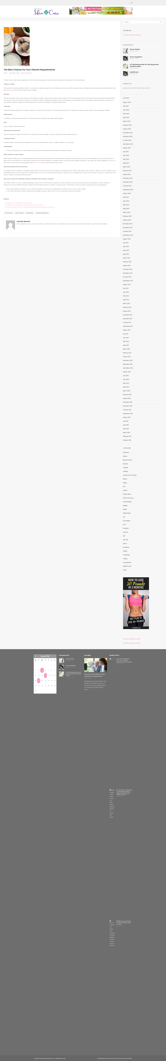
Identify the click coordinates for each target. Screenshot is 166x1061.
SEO (124, 536)
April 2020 (126, 387)
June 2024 (126, 201)
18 (38, 680)
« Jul (35, 656)
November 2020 (128, 364)
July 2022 (126, 288)
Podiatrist (126, 528)
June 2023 (126, 247)
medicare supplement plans (131, 639)
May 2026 (126, 114)
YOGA (125, 570)
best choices (9, 213)
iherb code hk (19, 213)
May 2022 (126, 296)
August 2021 (126, 330)
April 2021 (126, 345)
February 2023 (127, 262)
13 (45, 675)
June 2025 (126, 155)
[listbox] (95, 676)
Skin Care (125, 540)
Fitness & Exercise (128, 498)
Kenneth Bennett (27, 73)
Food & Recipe (127, 502)
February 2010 (127, 440)
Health (5, 73)
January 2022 (127, 311)
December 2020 (127, 360)
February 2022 (127, 307)
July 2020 (126, 376)
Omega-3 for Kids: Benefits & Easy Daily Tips (19, 203)
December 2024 (128, 178)
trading (125, 559)
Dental (125, 479)
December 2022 (127, 269)
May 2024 (126, 205)
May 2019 (126, 429)
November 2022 (128, 273)
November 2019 (127, 406)
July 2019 (125, 421)
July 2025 (126, 152)
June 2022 (126, 292)
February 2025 (127, 171)
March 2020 (126, 391)
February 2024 (127, 216)
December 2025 (127, 133)
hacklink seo (134, 72)
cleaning (125, 471)
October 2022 (127, 277)
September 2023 (128, 235)
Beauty (125, 456)
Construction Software (130, 475)
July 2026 (126, 106)
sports (125, 544)
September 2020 (128, 368)
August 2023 (127, 239)
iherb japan (29, 213)
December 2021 (127, 315)
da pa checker (135, 49)
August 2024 (127, 193)
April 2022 (126, 300)
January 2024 (127, 220)
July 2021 (125, 334)
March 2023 (126, 258)
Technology (126, 555)
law (124, 517)
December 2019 (127, 402)
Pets (124, 525)
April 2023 (126, 254)
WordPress (129, 1059)
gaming (125, 506)
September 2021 (128, 326)
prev (85, 666)
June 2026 (126, 110)
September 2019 (128, 414)
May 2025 (126, 159)
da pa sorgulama (136, 57)
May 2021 (126, 341)
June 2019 (126, 425)
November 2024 (128, 182)
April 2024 (126, 209)
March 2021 (126, 349)
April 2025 (126, 163)
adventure (126, 452)
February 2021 (127, 353)
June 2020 (126, 379)
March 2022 (126, 304)
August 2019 (126, 417)
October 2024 (127, 186)
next (105, 666)
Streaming (126, 547)
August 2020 (127, 372)
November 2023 (127, 228)
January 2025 (127, 174)
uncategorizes (127, 562)
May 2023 (126, 250)
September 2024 (128, 190)
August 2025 (127, 148)
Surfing (125, 551)
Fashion (125, 490)
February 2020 (127, 395)
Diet (124, 487)
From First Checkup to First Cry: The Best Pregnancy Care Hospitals (124, 660)
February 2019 (127, 436)
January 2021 (126, 357)
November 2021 (127, 319)
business (125, 464)
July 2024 (126, 197)
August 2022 (127, 285)
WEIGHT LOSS (127, 566)
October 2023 (127, 231)
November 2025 (128, 137)
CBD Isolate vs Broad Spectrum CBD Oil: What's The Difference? (25, 205)
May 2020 (126, 383)
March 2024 (126, 212)
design (125, 483)
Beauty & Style (127, 460)
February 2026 (127, 125)
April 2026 (126, 118)
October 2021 (127, 323)
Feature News (127, 494)
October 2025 (127, 140)
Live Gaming (126, 521)
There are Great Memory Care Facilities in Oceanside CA (94, 675)
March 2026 (126, 121)
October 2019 (127, 410)
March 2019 (126, 433)
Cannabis (125, 468)
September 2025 (128, 144)
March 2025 (126, 167)
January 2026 (127, 129)
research (125, 532)
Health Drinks (127, 513)
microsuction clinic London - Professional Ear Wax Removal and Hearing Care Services (31, 207)
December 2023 (127, 224)
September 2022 (128, 281)
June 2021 (126, 338)
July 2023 (125, 243)
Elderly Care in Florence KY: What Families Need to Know (123, 922)
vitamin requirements (42, 213)
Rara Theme (116, 1059)
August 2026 (127, 102)
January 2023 (127, 266)
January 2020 (127, 398)
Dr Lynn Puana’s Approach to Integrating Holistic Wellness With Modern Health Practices (124, 792)
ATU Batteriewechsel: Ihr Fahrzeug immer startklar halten (144, 65)
